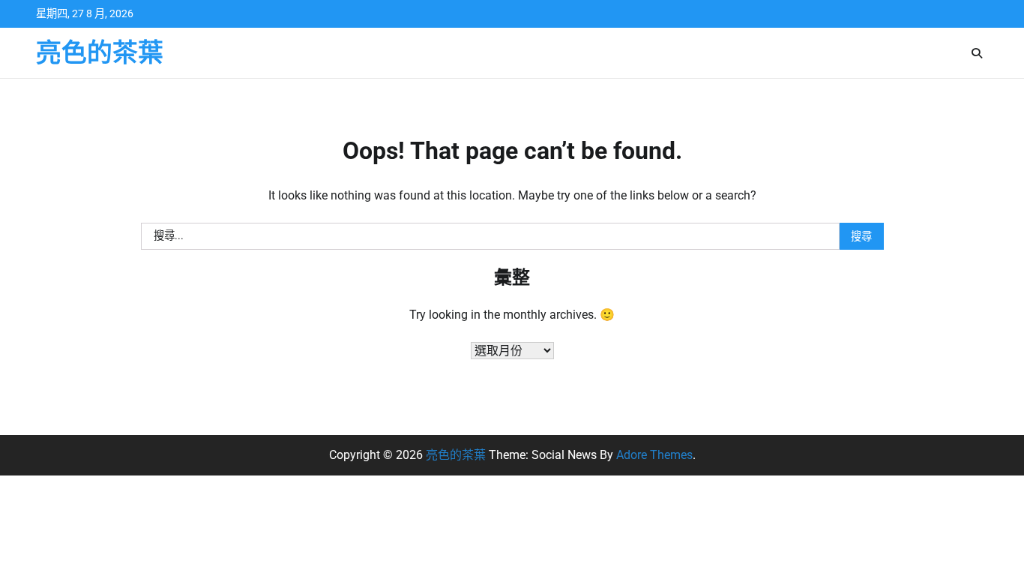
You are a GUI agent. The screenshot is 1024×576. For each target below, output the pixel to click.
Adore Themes (654, 455)
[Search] (977, 53)
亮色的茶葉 (99, 53)
